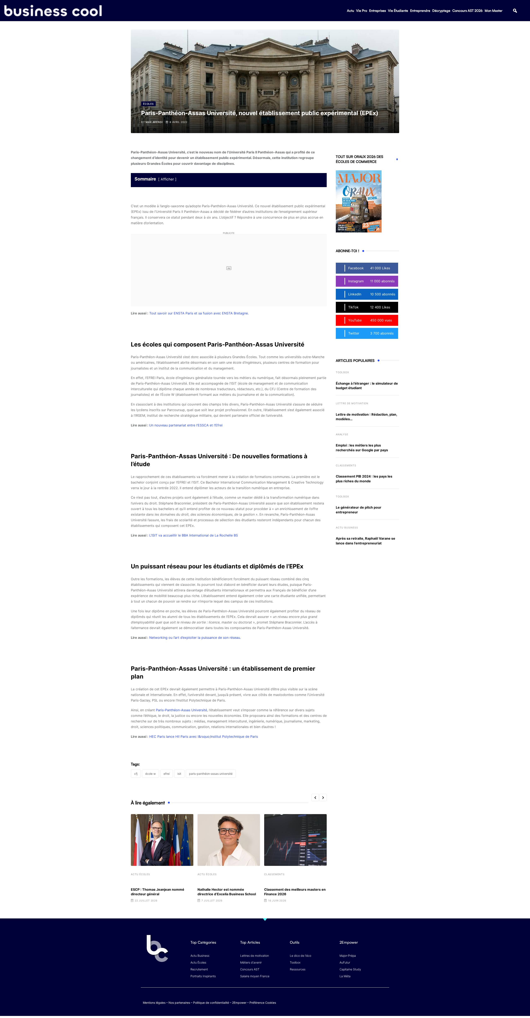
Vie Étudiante (398, 10)
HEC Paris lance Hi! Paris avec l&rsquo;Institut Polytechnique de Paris (203, 736)
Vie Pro (361, 10)
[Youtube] (369, 998)
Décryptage (441, 10)
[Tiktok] (377, 998)
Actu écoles (140, 874)
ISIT (179, 773)
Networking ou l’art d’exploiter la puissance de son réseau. (195, 637)
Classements (274, 874)
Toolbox (342, 372)
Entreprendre (420, 10)
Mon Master (493, 10)
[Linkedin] (385, 1001)
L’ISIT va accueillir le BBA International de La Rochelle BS (193, 535)
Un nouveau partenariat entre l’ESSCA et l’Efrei (186, 425)
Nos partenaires (179, 1002)
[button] (515, 10)
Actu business (347, 527)
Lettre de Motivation (352, 403)
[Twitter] (352, 998)
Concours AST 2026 (467, 10)
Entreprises (377, 10)
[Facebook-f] (361, 998)
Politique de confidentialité (211, 1002)
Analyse (342, 434)
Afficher (167, 179)
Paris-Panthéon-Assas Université (181, 710)
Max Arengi (154, 122)
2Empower (239, 1002)
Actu (350, 10)
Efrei (167, 773)
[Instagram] (385, 998)
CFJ (135, 773)
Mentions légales (154, 1002)
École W (150, 773)
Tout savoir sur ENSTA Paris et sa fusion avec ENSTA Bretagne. (199, 313)
